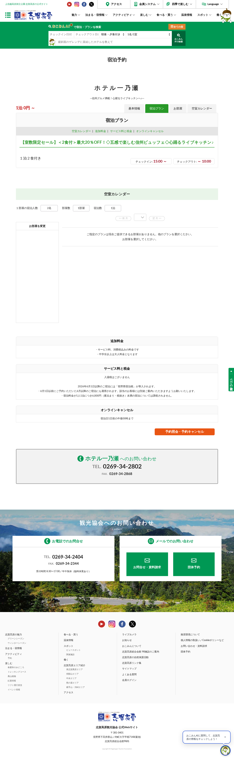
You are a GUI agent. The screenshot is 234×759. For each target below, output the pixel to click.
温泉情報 (186, 15)
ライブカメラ (129, 634)
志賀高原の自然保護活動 (135, 657)
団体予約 (194, 567)
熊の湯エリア (72, 683)
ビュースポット (73, 650)
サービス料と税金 (121, 131)
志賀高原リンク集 (131, 663)
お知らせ (127, 640)
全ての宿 (178, 27)
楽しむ (144, 15)
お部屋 (178, 108)
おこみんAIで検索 (179, 40)
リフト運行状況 (15, 685)
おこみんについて (131, 646)
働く (219, 15)
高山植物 (12, 676)
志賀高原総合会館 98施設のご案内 (140, 652)
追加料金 (100, 131)
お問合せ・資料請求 (147, 567)
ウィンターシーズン (17, 643)
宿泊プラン (157, 108)
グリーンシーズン (16, 639)
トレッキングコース (17, 672)
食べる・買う (165, 15)
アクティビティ (122, 15)
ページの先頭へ (231, 382)
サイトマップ (129, 669)
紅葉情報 (12, 681)
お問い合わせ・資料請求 (194, 646)
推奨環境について (190, 634)
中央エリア (71, 678)
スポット (202, 15)
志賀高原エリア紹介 (74, 665)
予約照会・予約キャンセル (184, 431)
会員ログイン (129, 680)
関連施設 (70, 654)
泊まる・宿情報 (94, 15)
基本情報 (134, 108)
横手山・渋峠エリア (75, 687)
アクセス (116, 4)
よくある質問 (129, 674)
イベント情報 (14, 690)
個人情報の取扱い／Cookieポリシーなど (202, 640)
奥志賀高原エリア (74, 669)
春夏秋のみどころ (16, 667)
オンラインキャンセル (149, 131)
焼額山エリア (72, 674)
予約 (10, 658)
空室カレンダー (202, 108)
